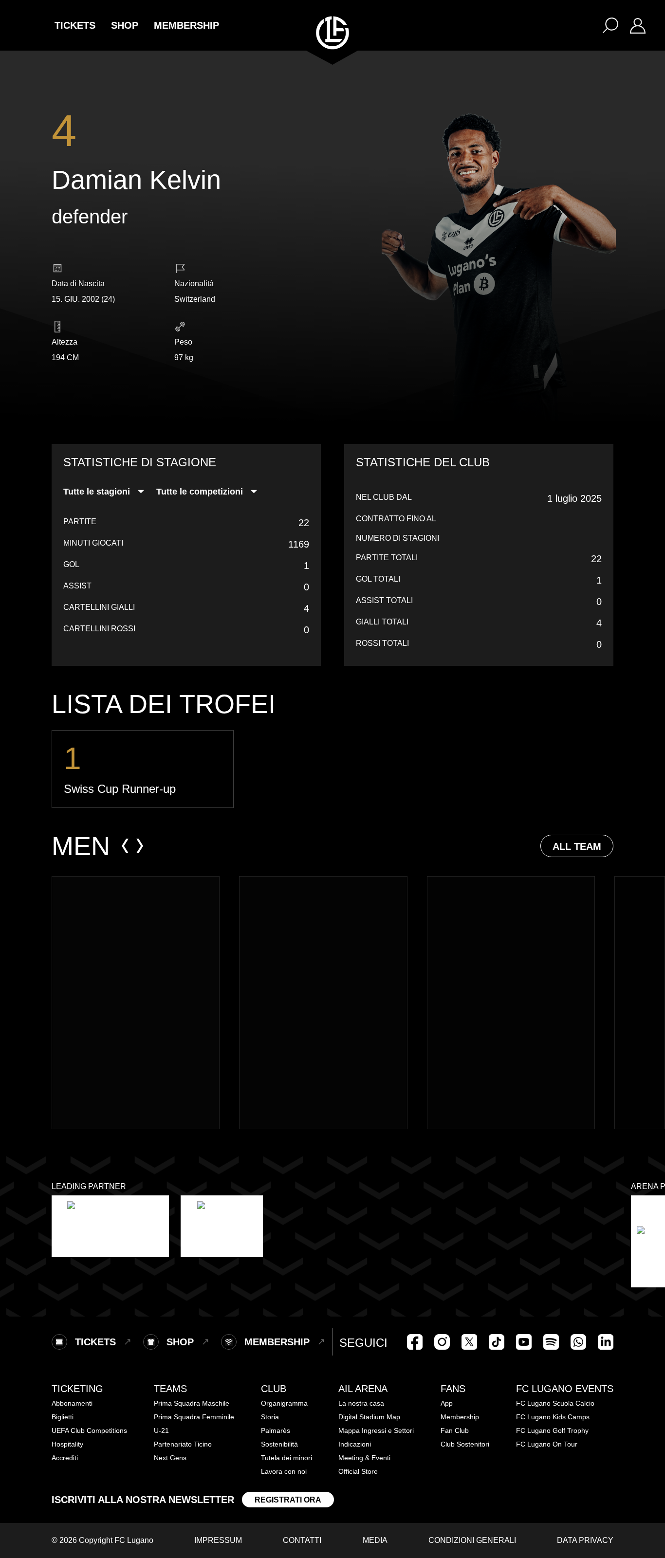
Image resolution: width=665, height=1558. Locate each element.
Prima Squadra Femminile (194, 1417)
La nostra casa (361, 1403)
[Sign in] (638, 25)
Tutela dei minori (286, 1458)
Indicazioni (354, 1444)
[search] (610, 25)
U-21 (161, 1430)
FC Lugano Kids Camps (553, 1417)
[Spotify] (551, 1342)
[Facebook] (415, 1342)
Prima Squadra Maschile (191, 1403)
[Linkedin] (605, 1342)
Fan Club (455, 1430)
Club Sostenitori (465, 1444)
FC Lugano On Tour (546, 1444)
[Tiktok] (496, 1342)
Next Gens (170, 1458)
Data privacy (585, 1540)
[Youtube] (524, 1342)
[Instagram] (442, 1342)
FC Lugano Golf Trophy (552, 1430)
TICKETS (75, 25)
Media (375, 1540)
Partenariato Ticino (183, 1444)
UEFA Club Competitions (89, 1430)
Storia (270, 1417)
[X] (469, 1342)
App (447, 1403)
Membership (460, 1417)
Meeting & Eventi (364, 1458)
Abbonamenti (72, 1403)
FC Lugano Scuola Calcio (555, 1403)
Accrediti (65, 1458)
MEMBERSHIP (186, 25)
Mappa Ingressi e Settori (376, 1430)
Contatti (302, 1540)
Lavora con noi (284, 1471)
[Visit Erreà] (222, 1226)
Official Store (358, 1471)
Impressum (218, 1540)
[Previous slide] (125, 846)
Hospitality (67, 1444)
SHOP (124, 25)
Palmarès (275, 1430)
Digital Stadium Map (369, 1417)
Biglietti (63, 1417)
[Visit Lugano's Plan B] (110, 1226)
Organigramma (284, 1403)
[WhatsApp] (578, 1342)
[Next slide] (139, 846)
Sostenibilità (279, 1444)
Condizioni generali (472, 1540)
